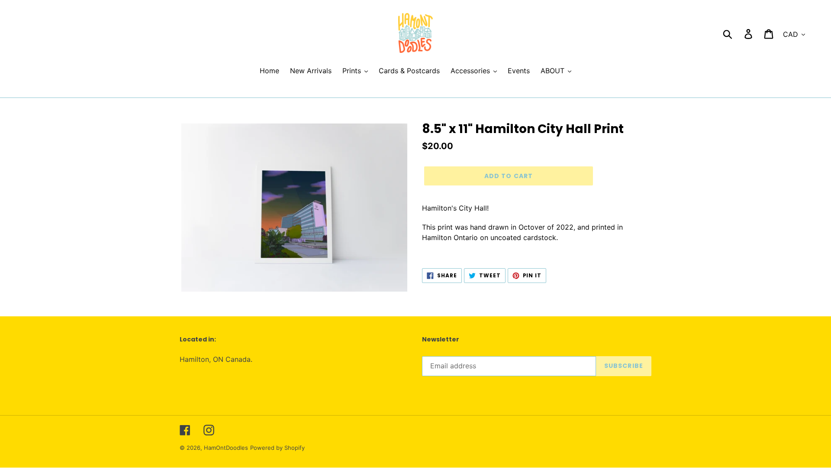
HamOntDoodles (226, 447)
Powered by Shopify (277, 447)
